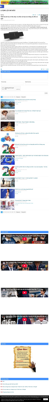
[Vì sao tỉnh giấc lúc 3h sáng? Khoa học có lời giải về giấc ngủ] (8, 115)
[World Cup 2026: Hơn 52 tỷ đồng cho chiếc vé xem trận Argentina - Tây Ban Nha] (8, 171)
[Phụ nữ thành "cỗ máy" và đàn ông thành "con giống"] (8, 182)
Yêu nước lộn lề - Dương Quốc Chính (22, 200)
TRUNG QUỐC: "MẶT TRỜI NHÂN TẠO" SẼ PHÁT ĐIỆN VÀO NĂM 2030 (31, 155)
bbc (3, 381)
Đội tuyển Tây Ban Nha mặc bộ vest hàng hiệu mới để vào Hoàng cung (30, 144)
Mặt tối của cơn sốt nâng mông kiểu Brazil (24, 189)
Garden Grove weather (24, 230)
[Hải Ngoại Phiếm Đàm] (24, 2)
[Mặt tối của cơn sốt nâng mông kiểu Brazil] (8, 193)
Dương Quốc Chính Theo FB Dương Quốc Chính (24, 203)
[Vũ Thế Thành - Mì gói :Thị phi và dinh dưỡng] (8, 126)
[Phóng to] (3, 15)
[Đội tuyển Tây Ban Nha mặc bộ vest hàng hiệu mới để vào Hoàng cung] (8, 149)
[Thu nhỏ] (1, 15)
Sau (38, 14)
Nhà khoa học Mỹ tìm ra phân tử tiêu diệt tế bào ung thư (27, 133)
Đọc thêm (16, 113)
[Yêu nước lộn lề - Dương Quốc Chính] (8, 205)
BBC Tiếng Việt (18, 102)
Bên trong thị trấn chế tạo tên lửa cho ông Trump (25, 99)
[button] (1, 6)
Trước (35, 14)
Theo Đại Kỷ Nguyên (19, 158)
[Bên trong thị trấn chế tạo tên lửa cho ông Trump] (8, 104)
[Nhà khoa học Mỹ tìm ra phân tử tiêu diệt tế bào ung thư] (8, 137)
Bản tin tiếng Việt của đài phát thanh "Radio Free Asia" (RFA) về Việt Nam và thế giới (20, 386)
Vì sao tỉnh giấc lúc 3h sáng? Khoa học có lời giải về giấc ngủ (28, 110)
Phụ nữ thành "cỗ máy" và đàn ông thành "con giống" (26, 177)
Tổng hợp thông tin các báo (8, 392)
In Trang (1, 69)
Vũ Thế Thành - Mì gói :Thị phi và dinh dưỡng (24, 121)
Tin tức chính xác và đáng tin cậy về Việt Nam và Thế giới (14, 389)
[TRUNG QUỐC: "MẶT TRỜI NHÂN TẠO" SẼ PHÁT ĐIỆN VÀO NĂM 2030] (8, 160)
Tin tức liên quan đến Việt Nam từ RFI (10, 384)
